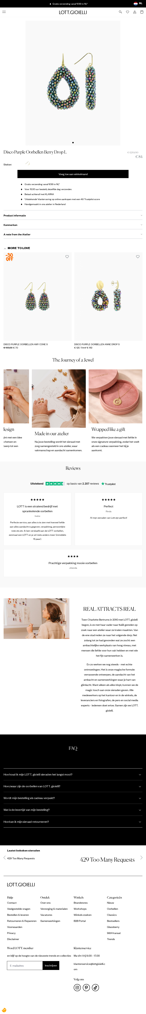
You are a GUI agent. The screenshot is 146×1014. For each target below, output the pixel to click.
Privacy (11, 933)
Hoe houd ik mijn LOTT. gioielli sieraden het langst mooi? (38, 774)
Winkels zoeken (83, 914)
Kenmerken (10, 225)
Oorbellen (112, 908)
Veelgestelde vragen (18, 908)
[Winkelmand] (142, 12)
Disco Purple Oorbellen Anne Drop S (97, 344)
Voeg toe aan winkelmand (73, 174)
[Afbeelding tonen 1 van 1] (73, 142)
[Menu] (4, 12)
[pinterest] (87, 988)
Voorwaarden (14, 927)
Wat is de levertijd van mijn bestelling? (26, 809)
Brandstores (81, 902)
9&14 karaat (114, 933)
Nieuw (110, 902)
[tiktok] (96, 988)
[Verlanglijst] (127, 12)
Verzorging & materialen (54, 908)
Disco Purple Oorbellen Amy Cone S (26, 344)
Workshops (80, 908)
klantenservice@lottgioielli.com (89, 966)
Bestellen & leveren (18, 914)
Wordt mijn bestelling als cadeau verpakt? (29, 798)
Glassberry (113, 927)
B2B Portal (80, 921)
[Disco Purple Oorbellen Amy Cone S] (38, 296)
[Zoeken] (120, 12)
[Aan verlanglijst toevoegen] (67, 256)
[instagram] (78, 988)
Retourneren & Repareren (21, 921)
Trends (111, 939)
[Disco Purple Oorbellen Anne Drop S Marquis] (108, 296)
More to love (19, 248)
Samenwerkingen (50, 921)
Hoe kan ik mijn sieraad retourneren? (26, 821)
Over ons (45, 902)
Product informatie (15, 215)
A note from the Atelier (17, 234)
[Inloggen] (134, 12)
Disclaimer (13, 939)
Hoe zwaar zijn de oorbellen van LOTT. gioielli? (32, 786)
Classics (112, 914)
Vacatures (46, 914)
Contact (12, 902)
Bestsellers (113, 921)
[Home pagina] (73, 12)
